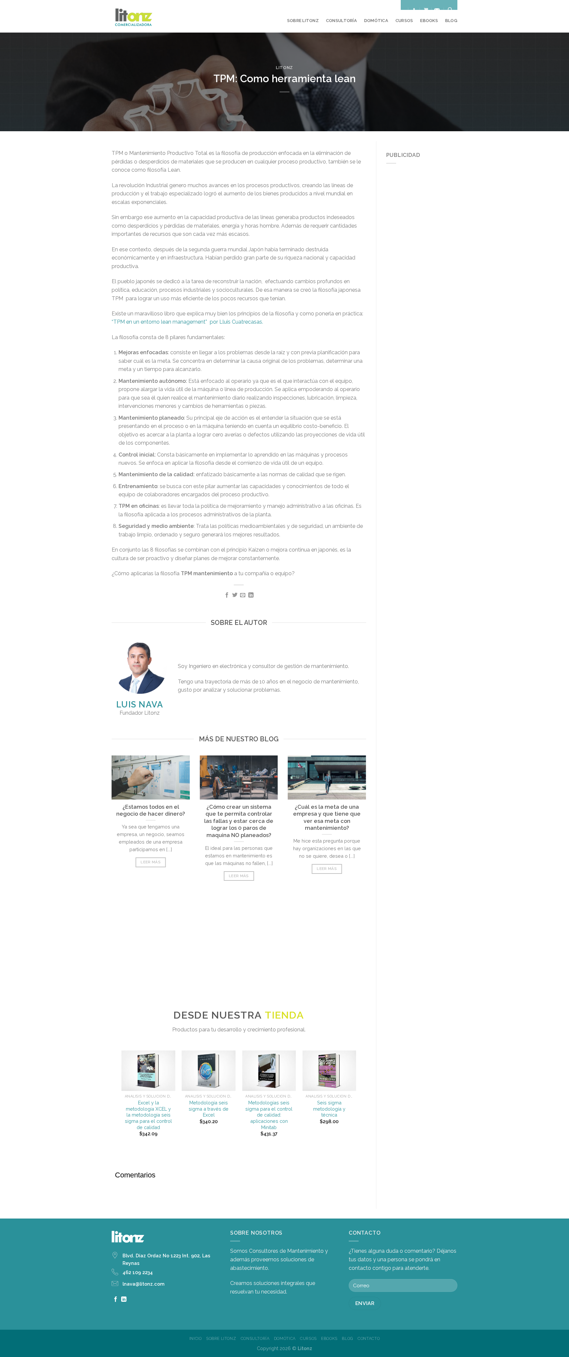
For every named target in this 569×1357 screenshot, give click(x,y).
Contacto (369, 1338)
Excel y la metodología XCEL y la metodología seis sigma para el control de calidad (148, 1115)
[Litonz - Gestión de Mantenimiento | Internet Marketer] (144, 16)
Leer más (151, 862)
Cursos (404, 20)
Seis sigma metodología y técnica (329, 1109)
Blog (451, 20)
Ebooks (429, 20)
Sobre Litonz (303, 20)
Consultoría (341, 20)
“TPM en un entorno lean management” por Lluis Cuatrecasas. (187, 322)
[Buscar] (450, 9)
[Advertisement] (239, 953)
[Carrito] (426, 10)
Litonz (284, 67)
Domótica (376, 20)
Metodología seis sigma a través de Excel (209, 1109)
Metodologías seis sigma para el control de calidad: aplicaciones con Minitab (268, 1115)
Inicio (195, 1338)
